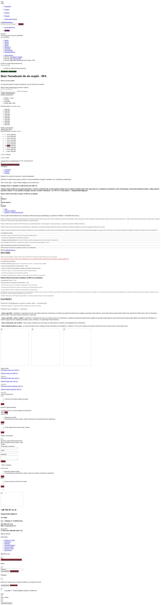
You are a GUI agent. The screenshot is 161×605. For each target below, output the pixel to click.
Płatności (7, 16)
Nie (2, 412)
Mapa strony (8, 550)
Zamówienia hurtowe (10, 19)
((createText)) (14, 571)
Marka (3, 250)
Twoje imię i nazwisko (8, 446)
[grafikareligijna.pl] (7, 22)
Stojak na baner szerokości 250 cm (11, 389)
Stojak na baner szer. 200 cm (9, 373)
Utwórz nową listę (11, 559)
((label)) (3, 569)
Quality (3, 444)
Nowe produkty (9, 547)
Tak (2, 404)
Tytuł (2, 450)
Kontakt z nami (9, 548)
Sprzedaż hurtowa (9, 545)
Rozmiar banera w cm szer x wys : (11, 131)
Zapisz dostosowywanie (7, 93)
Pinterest (7, 173)
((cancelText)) (5, 571)
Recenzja (4, 454)
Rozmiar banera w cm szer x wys (10, 106)
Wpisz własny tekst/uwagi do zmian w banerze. (15, 87)
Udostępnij (4, 166)
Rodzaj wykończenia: (7, 128)
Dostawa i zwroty (9, 540)
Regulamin (7, 6)
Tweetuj (6, 171)
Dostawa (7, 13)
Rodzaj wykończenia (7, 95)
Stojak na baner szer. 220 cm (9, 381)
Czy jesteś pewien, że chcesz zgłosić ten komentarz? (16, 410)
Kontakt (6, 9)
